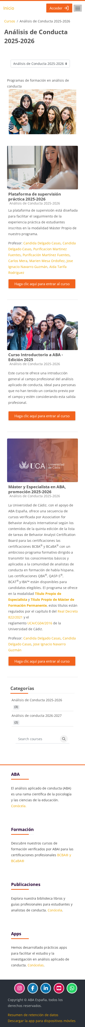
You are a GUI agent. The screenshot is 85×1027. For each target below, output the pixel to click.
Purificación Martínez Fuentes (46, 255)
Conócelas (36, 965)
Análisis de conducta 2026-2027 (37, 715)
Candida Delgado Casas (42, 243)
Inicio (8, 8)
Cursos (9, 21)
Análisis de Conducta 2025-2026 (37, 700)
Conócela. (18, 806)
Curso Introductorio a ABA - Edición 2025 (35, 357)
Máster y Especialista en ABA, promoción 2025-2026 (37, 489)
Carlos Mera (17, 261)
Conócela (55, 910)
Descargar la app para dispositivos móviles (42, 1021)
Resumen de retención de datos (33, 1015)
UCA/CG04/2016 (39, 623)
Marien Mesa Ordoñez (47, 261)
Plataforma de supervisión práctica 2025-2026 (34, 196)
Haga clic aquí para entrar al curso (42, 283)
